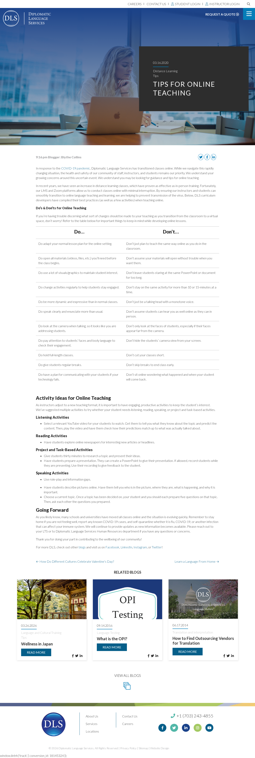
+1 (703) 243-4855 (194, 715)
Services (91, 724)
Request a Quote (220, 14)
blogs (82, 547)
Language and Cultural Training (41, 632)
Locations (92, 731)
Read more (36, 652)
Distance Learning (165, 71)
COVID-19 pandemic (75, 168)
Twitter (157, 547)
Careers (135, 4)
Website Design (159, 748)
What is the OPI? (112, 638)
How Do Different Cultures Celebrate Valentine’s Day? (75, 561)
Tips (156, 76)
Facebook (112, 547)
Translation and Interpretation (193, 632)
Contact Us (156, 4)
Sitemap (143, 748)
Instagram (140, 547)
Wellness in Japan (37, 643)
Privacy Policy (128, 748)
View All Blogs (127, 675)
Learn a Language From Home (197, 561)
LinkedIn (126, 547)
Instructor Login (224, 4)
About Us (92, 716)
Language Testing (108, 632)
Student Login (187, 4)
